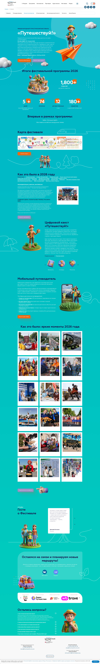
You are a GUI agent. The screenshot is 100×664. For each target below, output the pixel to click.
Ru (94, 3)
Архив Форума (72, 13)
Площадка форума (17, 13)
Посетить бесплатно (24, 60)
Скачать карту (24, 153)
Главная (6, 9)
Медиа (70, 3)
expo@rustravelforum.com (72, 647)
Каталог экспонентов (29, 13)
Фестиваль (64, 3)
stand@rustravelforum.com (27, 649)
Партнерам (48, 3)
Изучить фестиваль (39, 60)
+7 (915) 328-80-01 (27, 647)
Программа (32, 3)
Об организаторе (40, 13)
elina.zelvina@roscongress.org (72, 653)
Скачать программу (24, 217)
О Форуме (24, 3)
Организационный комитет (53, 13)
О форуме (8, 13)
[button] (78, 265)
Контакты (64, 13)
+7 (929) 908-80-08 (73, 646)
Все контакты (50, 656)
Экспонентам (40, 3)
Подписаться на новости (25, 490)
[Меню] (77, 3)
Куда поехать (56, 3)
